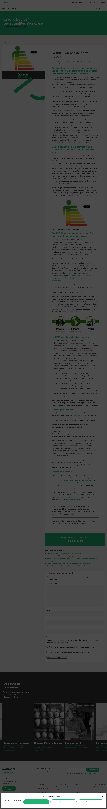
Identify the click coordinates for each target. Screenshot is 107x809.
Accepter (36, 802)
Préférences (91, 802)
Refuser (63, 802)
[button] (103, 796)
